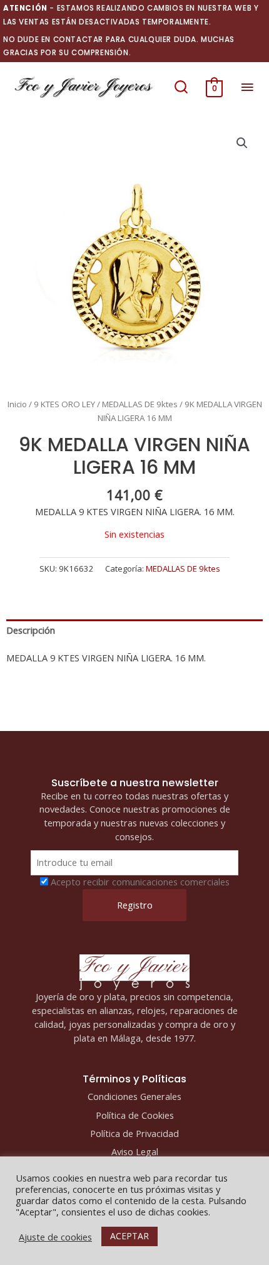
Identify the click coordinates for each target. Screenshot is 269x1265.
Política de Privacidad (134, 1133)
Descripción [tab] (30, 630)
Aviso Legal (134, 1151)
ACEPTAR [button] (129, 1236)
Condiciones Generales (134, 1096)
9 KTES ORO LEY (64, 404)
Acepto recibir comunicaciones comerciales (140, 881)
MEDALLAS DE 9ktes (140, 404)
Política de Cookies (135, 1115)
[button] (181, 87)
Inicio (17, 404)
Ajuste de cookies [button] (55, 1236)
